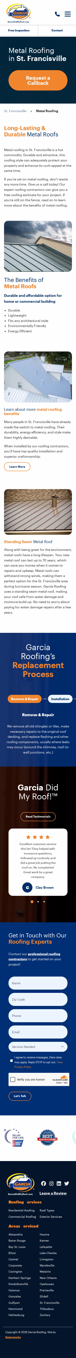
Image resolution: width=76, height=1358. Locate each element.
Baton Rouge (17, 1240)
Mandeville (47, 1265)
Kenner (44, 1240)
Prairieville (47, 1290)
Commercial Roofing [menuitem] (22, 1216)
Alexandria (16, 1234)
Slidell (44, 1296)
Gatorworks (13, 1337)
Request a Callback (38, 80)
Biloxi (12, 1253)
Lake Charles (48, 1253)
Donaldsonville (18, 1284)
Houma (44, 1234)
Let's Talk (20, 1096)
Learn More (17, 466)
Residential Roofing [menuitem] (22, 1210)
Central (13, 1259)
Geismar (14, 1290)
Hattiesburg (16, 1315)
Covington (15, 1271)
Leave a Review (53, 1193)
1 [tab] (32, 902)
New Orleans (48, 1278)
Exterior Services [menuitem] (51, 1216)
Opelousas (47, 1284)
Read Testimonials (38, 816)
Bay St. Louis (17, 1247)
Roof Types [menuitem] (47, 1210)
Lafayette (46, 1247)
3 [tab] (44, 902)
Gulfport (14, 1302)
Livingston (46, 1259)
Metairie (45, 1271)
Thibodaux (47, 1308)
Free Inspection (19, 30)
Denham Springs (20, 1278)
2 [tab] (38, 902)
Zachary (45, 1315)
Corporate (15, 1265)
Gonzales (15, 1296)
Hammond (15, 1308)
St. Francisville (15, 111)
